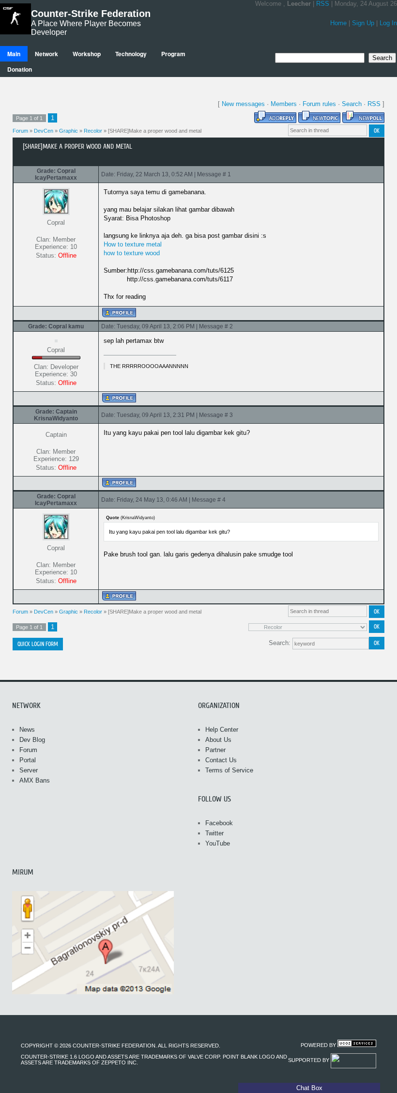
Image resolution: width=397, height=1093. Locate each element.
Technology (131, 53)
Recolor (93, 131)
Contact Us (221, 760)
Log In (388, 23)
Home (338, 23)
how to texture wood (132, 253)
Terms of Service (229, 770)
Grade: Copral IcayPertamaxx (56, 174)
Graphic (68, 131)
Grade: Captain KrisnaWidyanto (56, 415)
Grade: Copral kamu (56, 326)
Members (284, 104)
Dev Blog (32, 739)
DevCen (43, 131)
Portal (27, 760)
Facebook (219, 823)
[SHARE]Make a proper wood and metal (154, 131)
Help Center (221, 729)
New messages (243, 104)
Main (13, 53)
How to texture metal (133, 244)
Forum (20, 131)
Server (28, 770)
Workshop (87, 53)
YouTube (217, 843)
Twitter (214, 833)
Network (46, 53)
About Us (218, 739)
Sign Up (363, 23)
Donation (19, 69)
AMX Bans (34, 780)
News (27, 729)
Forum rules (319, 104)
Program (173, 53)
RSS (322, 3)
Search (352, 104)
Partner (215, 750)
